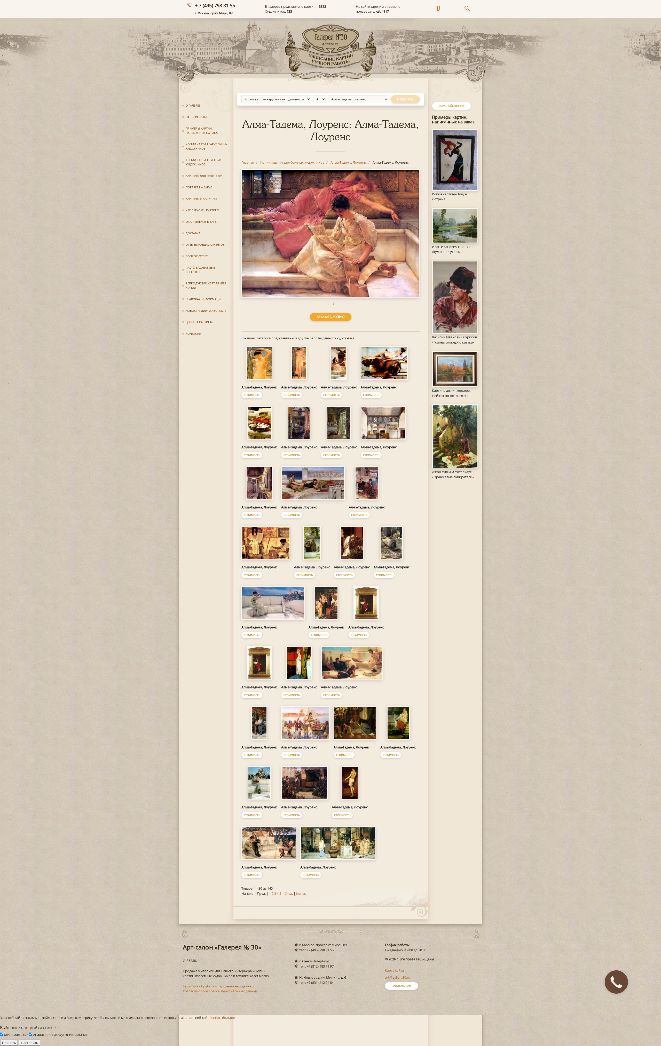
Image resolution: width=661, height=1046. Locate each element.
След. (289, 893)
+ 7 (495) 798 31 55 (215, 5)
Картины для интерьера (204, 176)
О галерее (193, 105)
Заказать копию (331, 317)
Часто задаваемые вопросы (200, 270)
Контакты (193, 334)
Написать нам (401, 986)
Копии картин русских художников (203, 162)
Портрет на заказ (199, 187)
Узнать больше (222, 1017)
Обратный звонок (451, 106)
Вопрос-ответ (197, 256)
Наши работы (196, 117)
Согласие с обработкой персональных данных (220, 991)
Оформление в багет (202, 221)
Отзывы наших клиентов (205, 244)
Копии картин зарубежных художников (206, 146)
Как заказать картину (202, 210)
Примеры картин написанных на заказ (202, 130)
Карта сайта (394, 970)
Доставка (193, 233)
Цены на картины (199, 322)
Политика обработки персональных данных (218, 986)
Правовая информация (204, 299)
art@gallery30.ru (397, 977)
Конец (301, 893)
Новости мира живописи (206, 311)
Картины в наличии (201, 199)
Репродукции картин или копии (206, 285)
